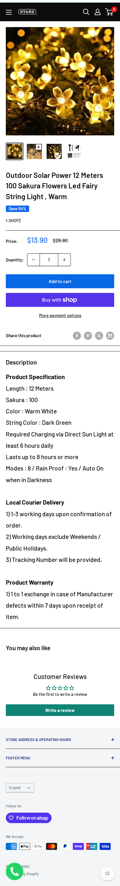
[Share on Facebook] (77, 335)
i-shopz (13, 220)
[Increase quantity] (64, 260)
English (15, 787)
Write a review (60, 710)
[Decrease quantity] (33, 260)
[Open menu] (9, 12)
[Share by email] (110, 335)
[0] (109, 11)
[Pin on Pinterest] (88, 335)
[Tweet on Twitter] (99, 335)
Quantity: (15, 259)
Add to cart (60, 281)
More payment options (60, 315)
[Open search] (86, 12)
